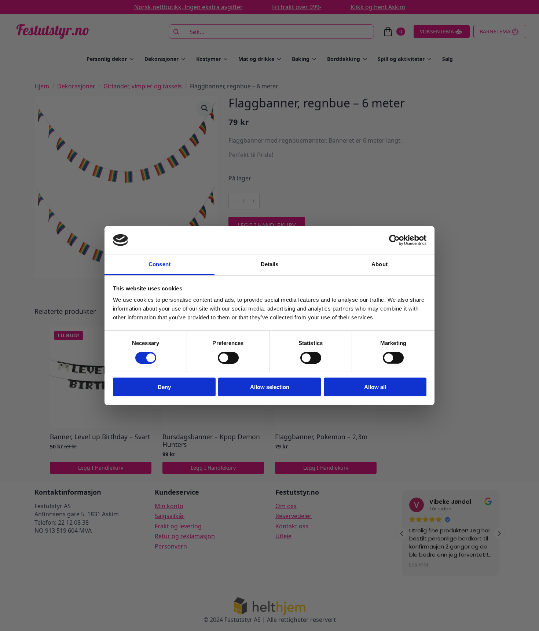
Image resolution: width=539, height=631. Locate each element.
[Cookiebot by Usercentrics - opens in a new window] (394, 240)
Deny (164, 387)
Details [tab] (270, 264)
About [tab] (379, 264)
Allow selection (269, 387)
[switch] (228, 357)
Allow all (375, 387)
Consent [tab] (159, 264)
